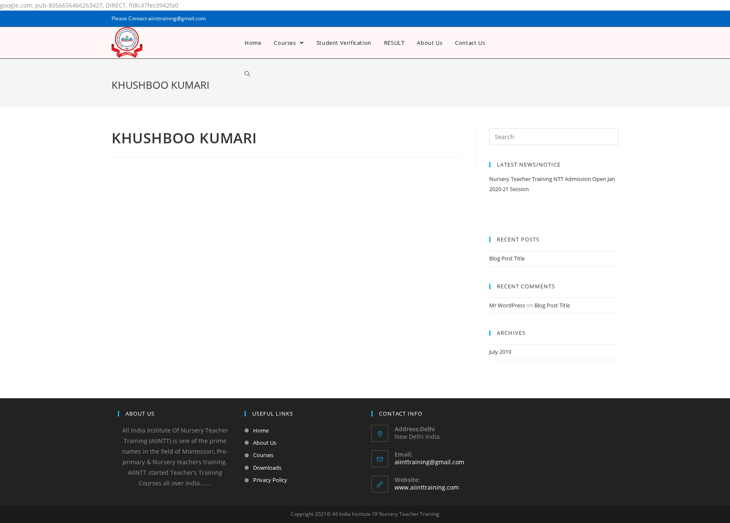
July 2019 (500, 352)
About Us (264, 442)
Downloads (267, 467)
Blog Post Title (507, 258)
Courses (263, 455)
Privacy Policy (270, 480)
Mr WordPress (507, 305)
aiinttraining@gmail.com (429, 462)
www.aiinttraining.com (427, 487)
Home (261, 430)
